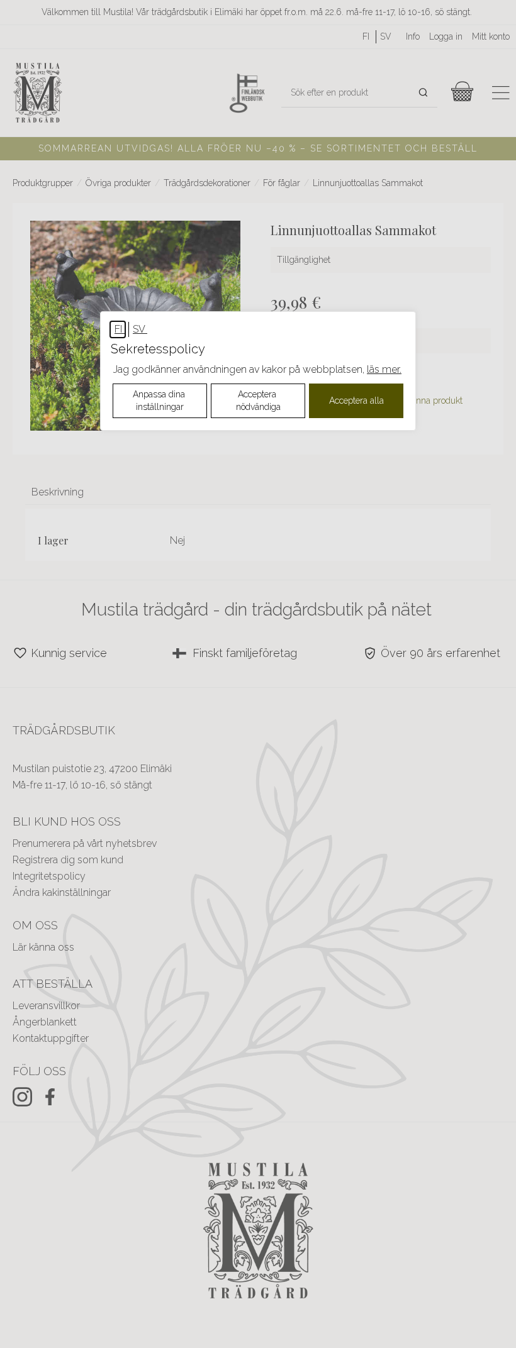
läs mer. (384, 369)
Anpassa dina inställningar (160, 400)
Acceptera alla (356, 400)
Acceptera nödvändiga (258, 400)
